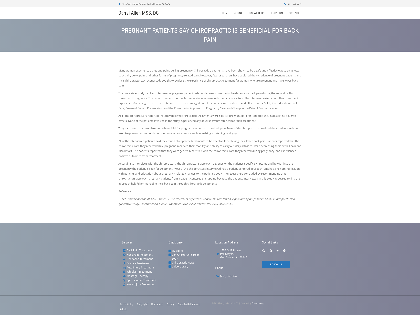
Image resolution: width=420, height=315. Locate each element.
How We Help (255, 12)
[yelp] (271, 251)
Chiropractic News (183, 262)
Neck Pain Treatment (140, 254)
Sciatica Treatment (138, 263)
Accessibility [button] (126, 304)
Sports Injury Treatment (141, 280)
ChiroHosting (258, 303)
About (238, 12)
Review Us (276, 264)
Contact (293, 12)
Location (277, 12)
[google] (263, 251)
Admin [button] (123, 309)
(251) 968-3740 (294, 3)
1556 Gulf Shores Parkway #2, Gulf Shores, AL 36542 (146, 3)
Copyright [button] (142, 304)
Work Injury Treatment (141, 284)
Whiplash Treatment (139, 271)
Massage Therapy (137, 276)
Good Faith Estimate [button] (189, 304)
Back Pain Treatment (139, 250)
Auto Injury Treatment (140, 267)
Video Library (180, 266)
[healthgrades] (277, 251)
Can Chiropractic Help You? (185, 256)
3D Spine (177, 251)
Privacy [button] (170, 304)
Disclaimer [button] (157, 304)
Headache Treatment (140, 259)
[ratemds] (284, 251)
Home (225, 12)
